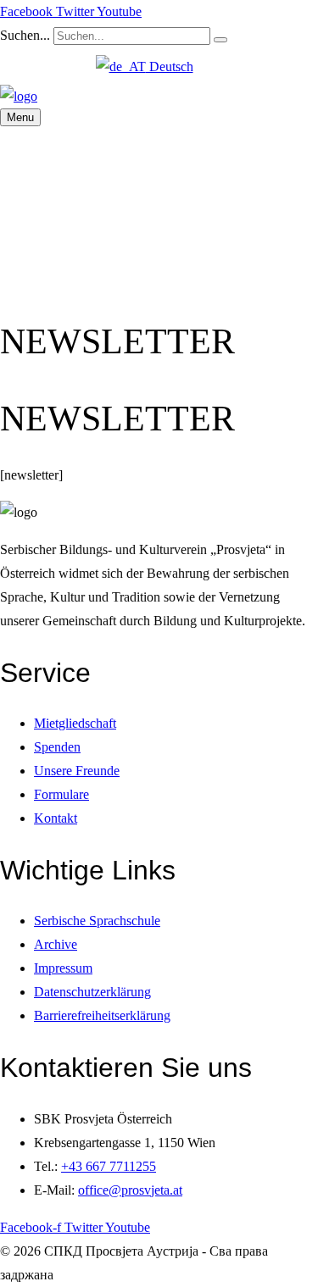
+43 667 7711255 (108, 1166)
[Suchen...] (220, 39)
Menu (20, 117)
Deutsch (169, 66)
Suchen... (25, 35)
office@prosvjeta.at (130, 1190)
